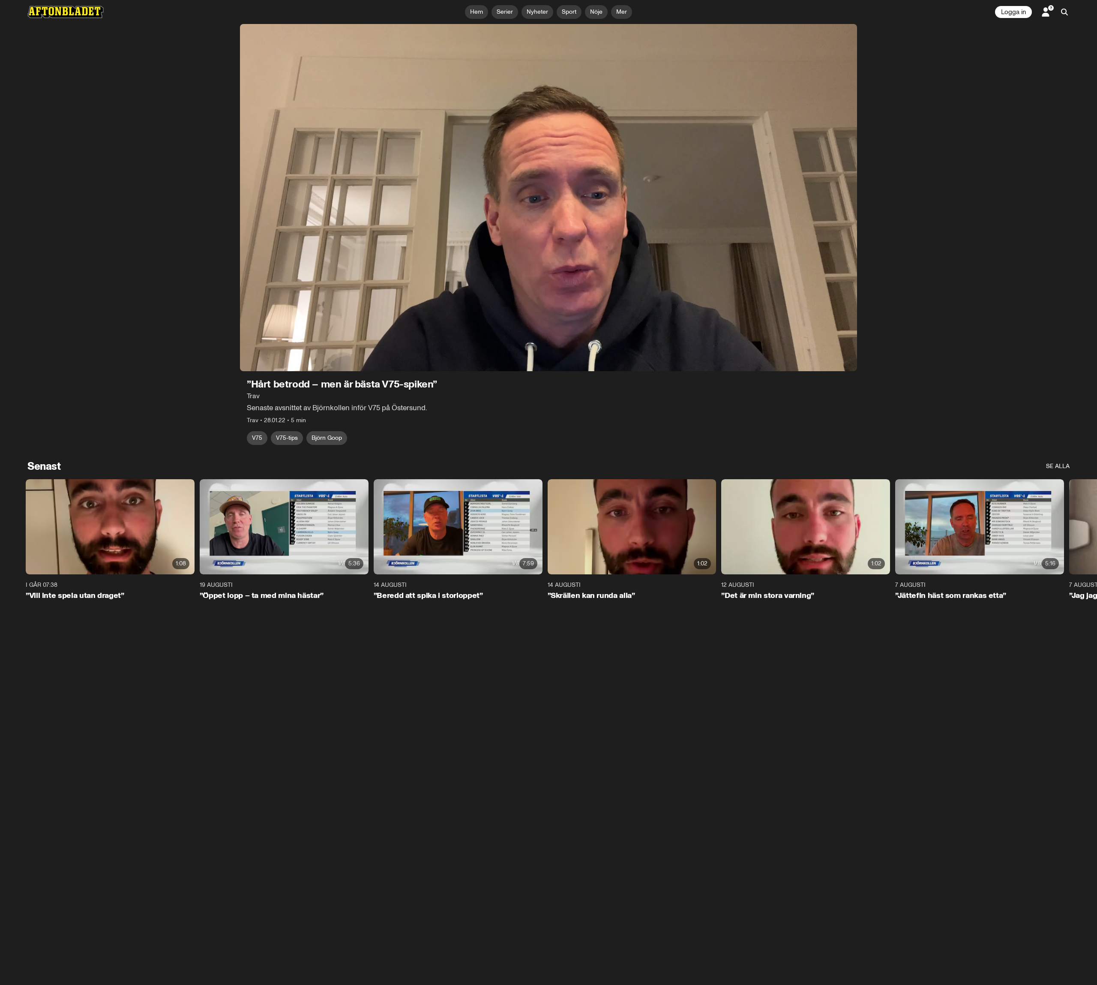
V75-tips (287, 437)
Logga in (1013, 12)
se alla (1058, 466)
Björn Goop (327, 437)
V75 (257, 437)
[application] (548, 197)
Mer (621, 11)
